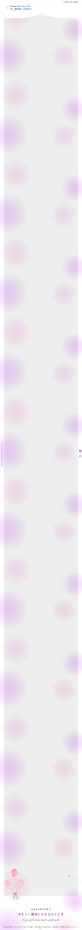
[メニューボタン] (7, 8)
